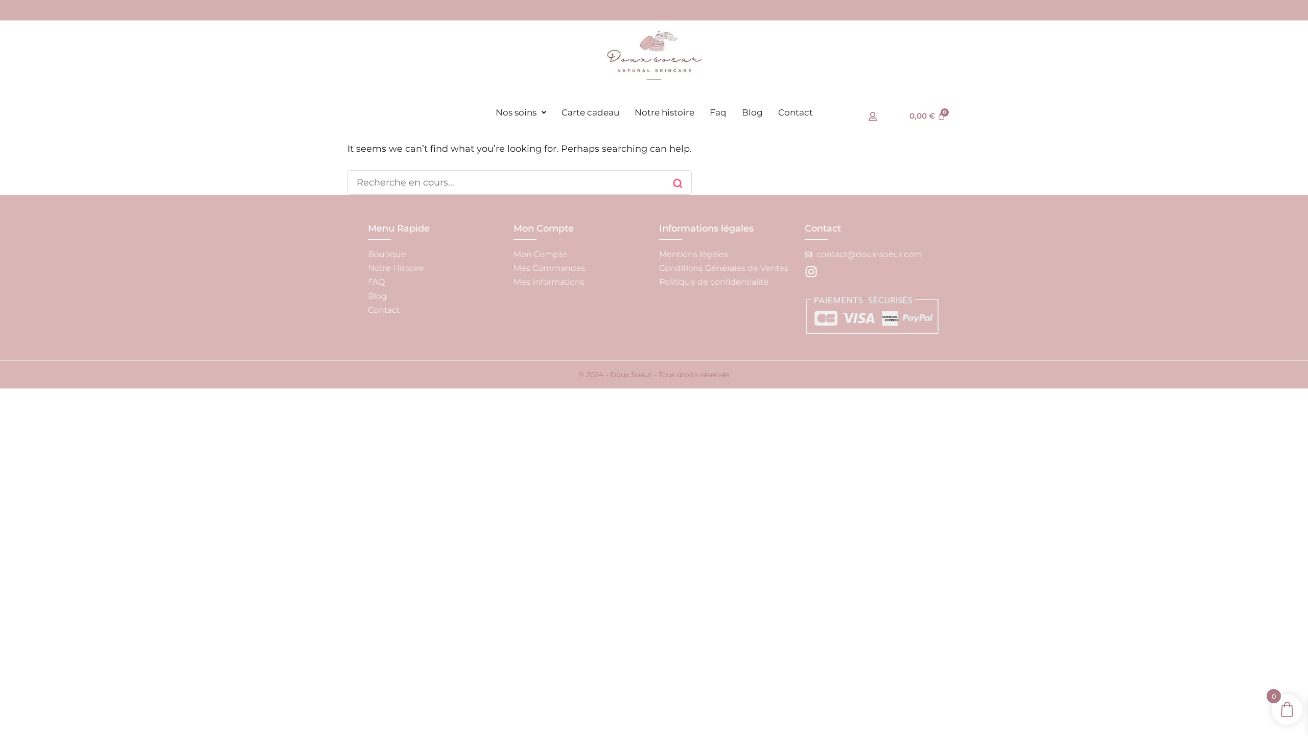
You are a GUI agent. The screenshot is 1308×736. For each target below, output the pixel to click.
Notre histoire (664, 112)
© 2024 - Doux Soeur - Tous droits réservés (654, 374)
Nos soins (516, 112)
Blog (752, 112)
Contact (795, 112)
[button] (521, 113)
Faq (718, 112)
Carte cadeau (590, 112)
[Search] (677, 183)
